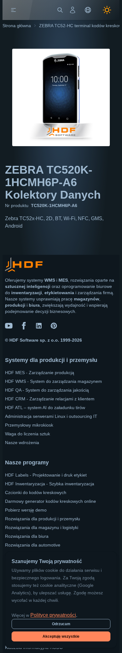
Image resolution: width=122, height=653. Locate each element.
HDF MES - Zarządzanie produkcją (39, 372)
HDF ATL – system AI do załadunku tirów (45, 407)
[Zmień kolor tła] (107, 10)
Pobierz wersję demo (26, 509)
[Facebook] (24, 325)
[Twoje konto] (72, 10)
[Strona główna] (27, 10)
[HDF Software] (24, 266)
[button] (13, 10)
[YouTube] (9, 325)
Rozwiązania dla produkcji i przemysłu (42, 518)
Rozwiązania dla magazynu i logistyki (41, 527)
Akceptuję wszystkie (61, 636)
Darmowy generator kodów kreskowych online (50, 501)
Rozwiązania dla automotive (32, 544)
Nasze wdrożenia (22, 442)
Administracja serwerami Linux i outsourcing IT (51, 416)
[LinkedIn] (39, 325)
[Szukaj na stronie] (60, 10)
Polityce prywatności (53, 615)
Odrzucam (61, 624)
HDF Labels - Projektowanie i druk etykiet (46, 474)
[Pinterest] (54, 325)
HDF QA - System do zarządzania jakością (47, 390)
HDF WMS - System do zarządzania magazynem (53, 381)
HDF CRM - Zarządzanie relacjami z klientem (49, 398)
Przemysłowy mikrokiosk (29, 425)
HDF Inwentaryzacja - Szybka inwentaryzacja (49, 483)
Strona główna (17, 25)
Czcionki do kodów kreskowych (35, 492)
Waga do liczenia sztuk (27, 433)
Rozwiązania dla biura (26, 536)
